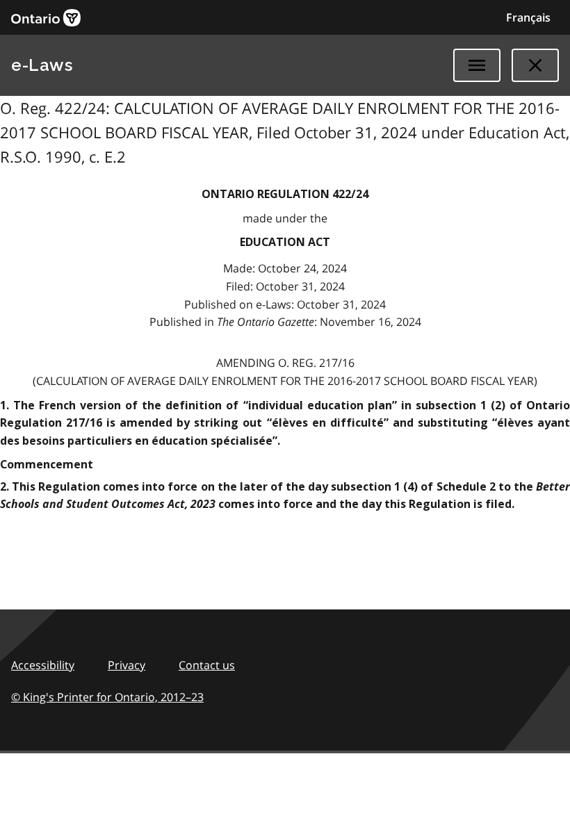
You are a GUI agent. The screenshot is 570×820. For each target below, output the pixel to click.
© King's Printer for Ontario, (107, 697)
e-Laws (41, 65)
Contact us (207, 665)
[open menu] (476, 65)
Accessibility (42, 665)
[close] (535, 65)
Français (528, 17)
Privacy (126, 665)
